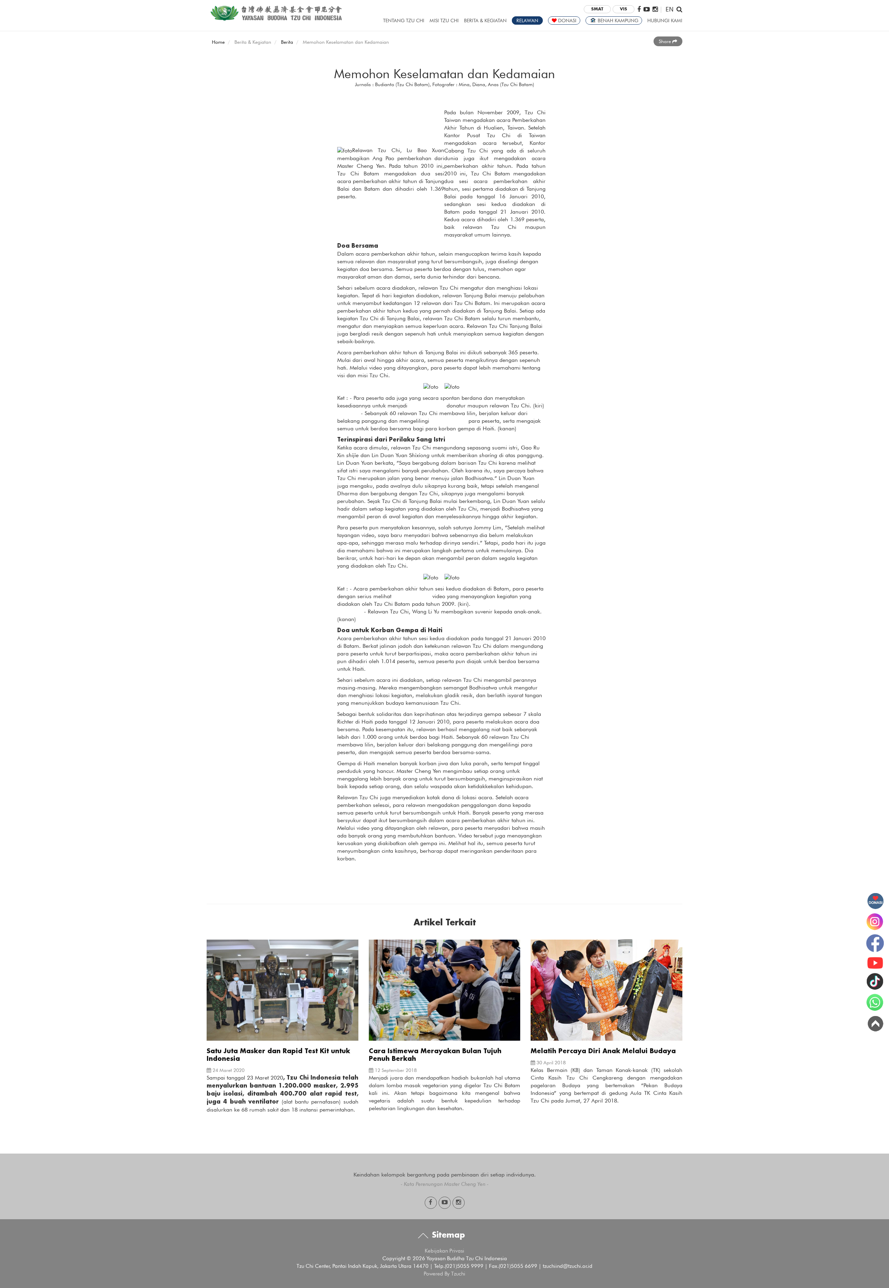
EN (669, 9)
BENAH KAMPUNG (617, 20)
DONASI (566, 20)
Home (218, 42)
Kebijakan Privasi (444, 1251)
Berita (287, 42)
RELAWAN (527, 20)
